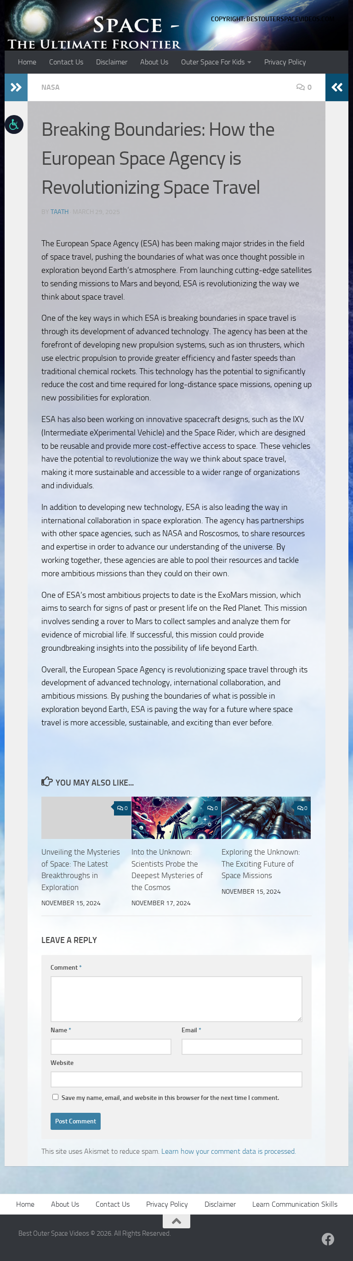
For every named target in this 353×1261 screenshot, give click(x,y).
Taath (59, 212)
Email (191, 1030)
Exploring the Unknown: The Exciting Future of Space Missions (261, 863)
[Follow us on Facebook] (328, 1239)
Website (62, 1063)
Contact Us (66, 62)
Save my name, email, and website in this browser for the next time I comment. (170, 1098)
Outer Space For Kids (213, 62)
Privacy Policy (285, 62)
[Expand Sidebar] (16, 87)
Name (61, 1030)
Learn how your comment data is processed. (228, 1151)
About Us (154, 62)
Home (27, 62)
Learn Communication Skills (294, 1204)
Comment (66, 968)
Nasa (50, 87)
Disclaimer (111, 62)
